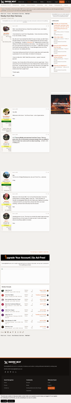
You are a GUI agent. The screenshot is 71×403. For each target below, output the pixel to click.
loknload (7, 311)
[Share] (46, 26)
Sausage (23, 5)
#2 (48, 109)
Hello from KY (8, 290)
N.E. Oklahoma (8, 210)
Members (49, 1)
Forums (29, 1)
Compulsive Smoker (9, 322)
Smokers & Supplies (31, 5)
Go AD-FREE (51, 388)
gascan (6, 296)
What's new (21, 1)
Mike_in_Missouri (9, 305)
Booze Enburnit (8, 328)
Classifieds (28, 390)
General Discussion (58, 34)
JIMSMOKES (43, 296)
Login (49, 382)
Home (5, 382)
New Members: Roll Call (6, 5)
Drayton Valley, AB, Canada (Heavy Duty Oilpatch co (6, 130)
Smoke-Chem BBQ (42, 311)
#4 (48, 172)
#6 (48, 213)
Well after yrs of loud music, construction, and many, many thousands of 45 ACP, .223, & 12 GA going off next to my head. (61, 27)
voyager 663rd (43, 316)
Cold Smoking (40, 5)
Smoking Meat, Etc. (58, 5)
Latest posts (55, 20)
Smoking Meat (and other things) (33, 387)
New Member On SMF (10, 320)
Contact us (6, 387)
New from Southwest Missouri (12, 304)
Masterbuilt (30, 42)
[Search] (68, 1)
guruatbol (4, 18)
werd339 (7, 291)
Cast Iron (66, 5)
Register (50, 385)
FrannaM (7, 301)
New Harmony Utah (7, 41)
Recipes (50, 5)
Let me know (10, 10)
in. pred (44, 328)
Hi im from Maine (9, 295)
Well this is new (9, 326)
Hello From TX (8, 314)
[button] (25, 1)
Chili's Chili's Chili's (58, 37)
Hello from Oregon (9, 310)
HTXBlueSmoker (9, 316)
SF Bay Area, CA (7, 190)
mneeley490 (43, 291)
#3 (48, 134)
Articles (35, 1)
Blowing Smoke (16, 5)
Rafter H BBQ (43, 300)
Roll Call (18, 291)
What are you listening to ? (60, 65)
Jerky (46, 5)
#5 (48, 193)
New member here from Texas (12, 299)
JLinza (44, 305)
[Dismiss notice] (69, 9)
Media (42, 1)
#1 (48, 26)
